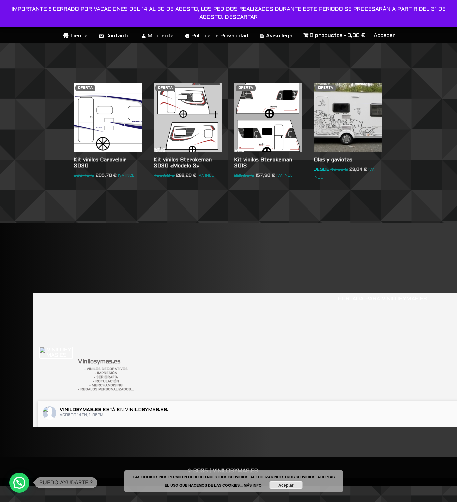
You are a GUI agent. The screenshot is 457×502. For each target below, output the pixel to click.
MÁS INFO (253, 485)
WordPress (101, 493)
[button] (19, 483)
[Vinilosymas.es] (56, 353)
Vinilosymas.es (80, 410)
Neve (12, 493)
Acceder (384, 35)
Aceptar (286, 485)
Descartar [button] (241, 17)
